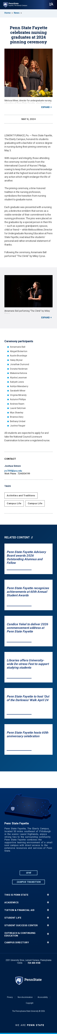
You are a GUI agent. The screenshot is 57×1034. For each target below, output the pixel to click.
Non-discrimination (25, 997)
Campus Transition (29, 882)
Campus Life (14, 503)
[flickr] (25, 862)
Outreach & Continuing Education (20, 934)
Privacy (10, 997)
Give (28, 872)
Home (7, 13)
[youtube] (32, 862)
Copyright (29, 1003)
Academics (11, 902)
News (17, 13)
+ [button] (48, 895)
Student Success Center (21, 925)
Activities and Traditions (21, 495)
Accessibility (43, 997)
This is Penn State (16, 895)
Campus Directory (16, 942)
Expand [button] (45, 107)
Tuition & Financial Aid (19, 910)
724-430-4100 (34, 963)
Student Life (12, 917)
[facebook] (18, 862)
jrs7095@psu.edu (13, 470)
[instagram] (39, 862)
